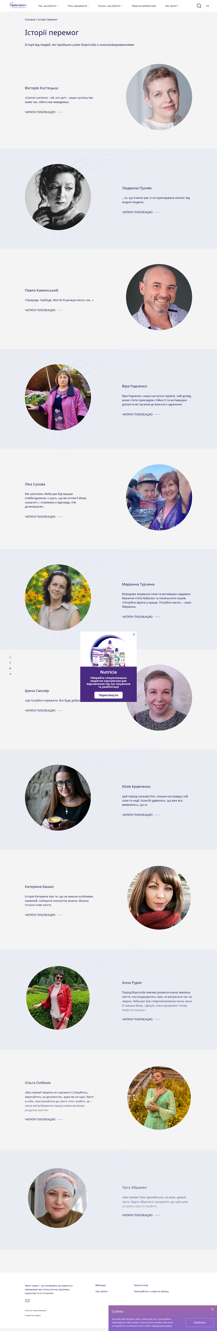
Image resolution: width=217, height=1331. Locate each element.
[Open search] (199, 6)
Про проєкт (102, 1291)
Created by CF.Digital (33, 1315)
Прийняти (200, 1322)
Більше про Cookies (162, 1325)
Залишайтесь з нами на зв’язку (151, 1291)
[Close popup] (212, 1309)
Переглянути (108, 695)
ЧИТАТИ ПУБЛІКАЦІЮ (40, 112)
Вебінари (101, 1285)
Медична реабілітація (144, 5)
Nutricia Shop (141, 1285)
